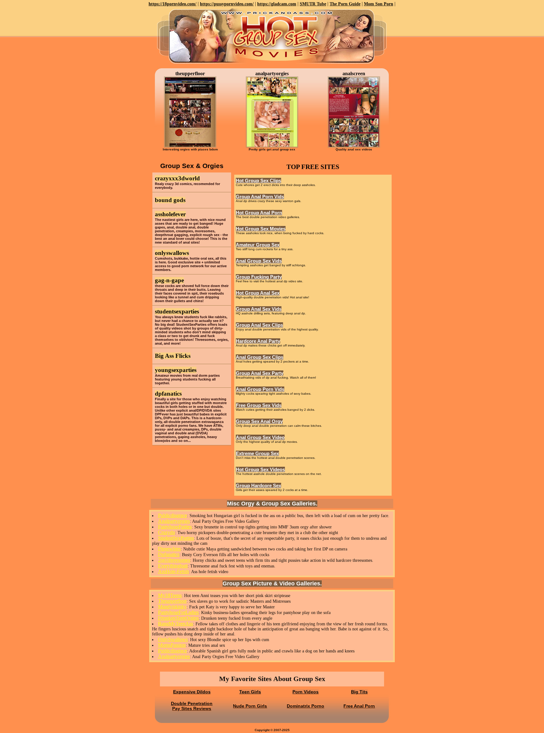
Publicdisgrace (172, 515)
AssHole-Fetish (173, 571)
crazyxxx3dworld (177, 178)
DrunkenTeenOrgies (178, 618)
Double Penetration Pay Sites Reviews (191, 706)
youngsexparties (175, 370)
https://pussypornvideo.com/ (227, 4)
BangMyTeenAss (175, 623)
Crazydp (166, 532)
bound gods (170, 200)
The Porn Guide (345, 4)
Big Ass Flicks (172, 355)
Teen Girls (250, 691)
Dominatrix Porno (305, 705)
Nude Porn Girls (250, 705)
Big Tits (359, 691)
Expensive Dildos (192, 691)
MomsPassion (172, 645)
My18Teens (170, 595)
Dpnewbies (169, 548)
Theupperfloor (172, 601)
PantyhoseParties (175, 526)
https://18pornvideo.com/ (172, 4)
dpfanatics (168, 393)
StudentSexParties (176, 538)
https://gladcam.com (276, 4)
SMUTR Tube (313, 4)
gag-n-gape (169, 280)
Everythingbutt (173, 565)
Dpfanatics (168, 554)
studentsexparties (177, 311)
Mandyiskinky (172, 606)
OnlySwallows (173, 639)
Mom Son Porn (378, 4)
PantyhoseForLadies (178, 612)
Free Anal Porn (359, 705)
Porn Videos (305, 691)
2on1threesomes (174, 560)
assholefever (170, 214)
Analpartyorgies (174, 521)
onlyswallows (172, 253)
